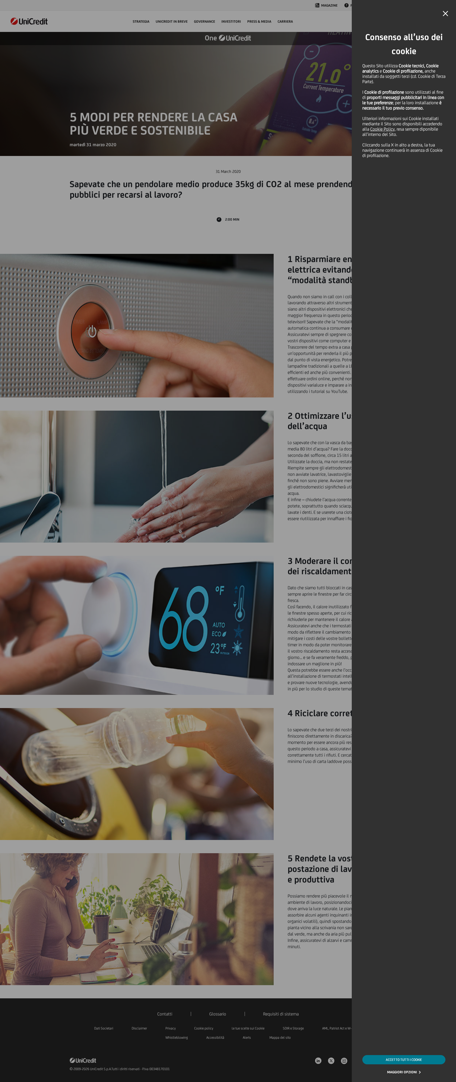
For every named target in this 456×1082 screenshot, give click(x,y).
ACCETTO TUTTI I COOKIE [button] (404, 1060)
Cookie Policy (382, 129)
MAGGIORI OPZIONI (402, 1072)
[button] (445, 14)
